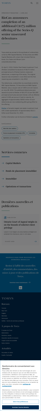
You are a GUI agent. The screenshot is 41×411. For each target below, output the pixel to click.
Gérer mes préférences (20, 401)
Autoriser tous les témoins (20, 407)
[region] (20, 385)
